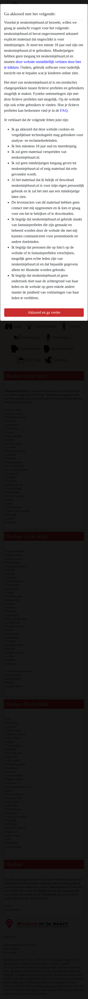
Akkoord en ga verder (44, 312)
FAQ (64, 110)
